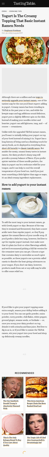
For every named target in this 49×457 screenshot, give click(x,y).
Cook (4, 11)
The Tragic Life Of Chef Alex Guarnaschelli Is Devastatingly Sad (36, 440)
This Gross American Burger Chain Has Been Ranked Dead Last (36, 403)
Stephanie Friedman (12, 30)
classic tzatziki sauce (30, 148)
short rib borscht (10, 148)
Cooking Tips (15, 11)
